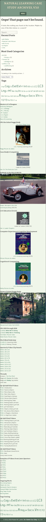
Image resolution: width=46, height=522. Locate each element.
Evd (14, 86)
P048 (2, 437)
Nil (3, 55)
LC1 (32, 86)
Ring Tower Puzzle (5, 491)
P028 (2, 398)
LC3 (40, 86)
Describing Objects (6, 483)
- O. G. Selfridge (4, 108)
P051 (1, 444)
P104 (4, 467)
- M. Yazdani (4, 113)
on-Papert (5, 45)
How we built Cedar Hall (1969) (9, 325)
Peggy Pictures (4, 149)
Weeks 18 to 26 (5, 350)
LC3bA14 (9, 330)
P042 (2, 425)
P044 (2, 429)
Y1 (41, 95)
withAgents (7, 61)
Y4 (9, 100)
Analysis (7, 57)
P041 (1, 422)
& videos (11, 149)
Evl (19, 86)
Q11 (43, 91)
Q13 (6, 96)
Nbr (13, 91)
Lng (3, 91)
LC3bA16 (10, 332)
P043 (1, 427)
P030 (2, 400)
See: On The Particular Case (8, 169)
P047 (1, 435)
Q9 (37, 91)
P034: (2, 404)
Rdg (23, 95)
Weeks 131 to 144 (5, 368)
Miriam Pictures (5, 258)
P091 (4, 465)
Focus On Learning (6, 119)
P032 (1, 402)
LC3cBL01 (3, 342)
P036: (2, 409)
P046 (2, 433)
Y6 (11, 100)
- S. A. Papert (4, 115)
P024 (2, 394)
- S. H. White (4, 117)
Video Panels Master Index (8, 337)
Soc (31, 95)
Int (25, 86)
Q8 (34, 91)
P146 (4, 471)
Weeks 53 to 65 (5, 356)
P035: (2, 407)
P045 (2, 431)
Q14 (9, 96)
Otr (19, 91)
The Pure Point (10, 376)
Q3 (22, 91)
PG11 (4, 477)
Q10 (39, 91)
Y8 (16, 100)
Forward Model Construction (8, 489)
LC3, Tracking (18, 147)
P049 (2, 439)
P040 (2, 420)
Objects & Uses (5, 485)
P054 (2, 453)
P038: (2, 413)
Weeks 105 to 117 (5, 364)
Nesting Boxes (4, 493)
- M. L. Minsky (4, 111)
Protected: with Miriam (9, 41)
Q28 (18, 96)
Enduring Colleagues (6, 106)
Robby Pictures (4, 288)
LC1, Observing (18, 286)
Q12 (2, 96)
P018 (2, 388)
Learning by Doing (5, 207)
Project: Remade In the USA (8, 205)
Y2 (2, 100)
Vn (38, 95)
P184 (4, 473)
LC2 (36, 86)
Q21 (11, 96)
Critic (3, 48)
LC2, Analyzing (17, 256)
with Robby (5, 39)
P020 (2, 390)
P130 (4, 469)
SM (27, 96)
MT (10, 90)
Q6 (29, 91)
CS (11, 86)
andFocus (5, 64)
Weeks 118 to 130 (5, 366)
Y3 (5, 100)
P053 (1, 451)
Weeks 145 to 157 (5, 371)
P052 (2, 446)
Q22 (14, 96)
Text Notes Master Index (7, 335)
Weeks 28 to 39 (5, 352)
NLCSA (40, 519)
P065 (4, 461)
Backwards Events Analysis (8, 487)
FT (22, 86)
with (7, 378)
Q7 (32, 91)
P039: (2, 415)
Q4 (25, 91)
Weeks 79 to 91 (4, 360)
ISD (28, 86)
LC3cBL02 (3, 344)
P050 (2, 441)
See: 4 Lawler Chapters (7, 228)
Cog (7, 86)
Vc (34, 95)
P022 (2, 392)
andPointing (8, 66)
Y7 (14, 100)
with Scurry (5, 43)
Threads (4, 59)
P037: (2, 411)
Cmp (2, 87)
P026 (2, 396)
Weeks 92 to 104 (5, 362)
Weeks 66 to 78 (5, 358)
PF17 (4, 475)
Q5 (27, 91)
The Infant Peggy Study (23, 124)
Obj (16, 91)
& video (11, 288)
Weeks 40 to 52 (5, 354)
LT (7, 91)
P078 (4, 463)
